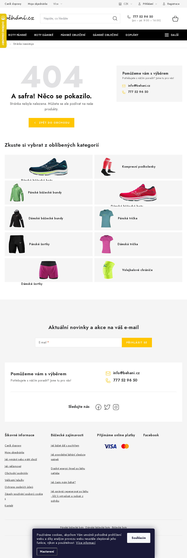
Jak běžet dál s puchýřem (65, 445)
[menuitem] (17, 34)
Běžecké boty (119, 527)
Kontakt (9, 505)
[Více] (171, 34)
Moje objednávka (37, 4)
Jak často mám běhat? (63, 482)
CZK (126, 4)
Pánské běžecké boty (72, 527)
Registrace (173, 4)
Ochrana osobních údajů (19, 487)
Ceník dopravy (13, 4)
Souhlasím (139, 538)
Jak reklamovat (13, 466)
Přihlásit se (136, 342)
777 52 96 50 (142, 17)
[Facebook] (98, 407)
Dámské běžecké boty (97, 527)
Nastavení (47, 551)
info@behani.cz (139, 86)
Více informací (86, 543)
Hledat (115, 18)
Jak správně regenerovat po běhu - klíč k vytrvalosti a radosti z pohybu (69, 496)
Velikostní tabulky (14, 480)
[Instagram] (116, 407)
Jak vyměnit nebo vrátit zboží (21, 459)
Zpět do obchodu (54, 122)
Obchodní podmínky (16, 473)
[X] (107, 407)
